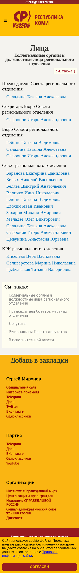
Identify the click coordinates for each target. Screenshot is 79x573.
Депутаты (15, 324)
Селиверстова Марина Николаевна (41, 263)
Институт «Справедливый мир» (31, 491)
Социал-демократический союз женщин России (31, 511)
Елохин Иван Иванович (29, 206)
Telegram (13, 397)
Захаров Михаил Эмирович (33, 212)
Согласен (39, 567)
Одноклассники (18, 416)
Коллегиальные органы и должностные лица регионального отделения (37, 299)
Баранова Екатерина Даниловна (38, 173)
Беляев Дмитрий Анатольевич (36, 186)
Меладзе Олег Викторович (33, 219)
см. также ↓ (65, 70)
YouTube (12, 463)
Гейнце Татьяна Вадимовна (33, 142)
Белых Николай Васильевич (34, 179)
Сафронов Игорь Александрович (38, 119)
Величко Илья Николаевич (32, 192)
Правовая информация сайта (30, 553)
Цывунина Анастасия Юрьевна (37, 239)
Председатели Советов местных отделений (35, 313)
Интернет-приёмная (22, 392)
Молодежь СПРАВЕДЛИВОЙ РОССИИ (28, 502)
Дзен (10, 402)
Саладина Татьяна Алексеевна (36, 96)
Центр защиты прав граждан (29, 496)
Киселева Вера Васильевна (33, 256)
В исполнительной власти (29, 340)
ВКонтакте (15, 411)
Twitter (12, 406)
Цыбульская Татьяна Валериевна (38, 269)
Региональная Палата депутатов (35, 332)
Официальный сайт (21, 387)
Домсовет (14, 518)
